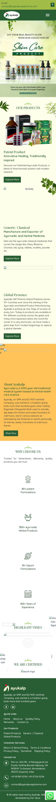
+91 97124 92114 (36, 776)
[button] (28, 643)
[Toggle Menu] (47, 15)
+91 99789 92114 (19, 776)
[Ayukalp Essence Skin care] (28, 59)
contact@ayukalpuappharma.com (19, 6)
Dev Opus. (35, 798)
